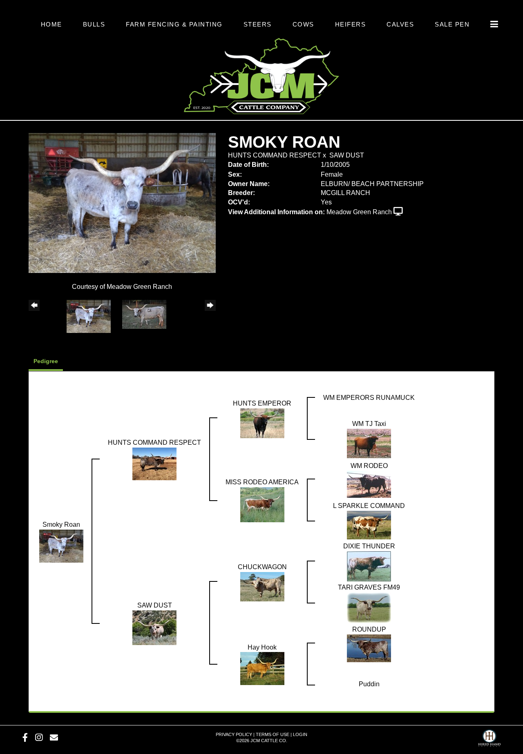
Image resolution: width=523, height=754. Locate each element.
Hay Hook (262, 647)
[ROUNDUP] (369, 647)
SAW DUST (346, 155)
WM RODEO (369, 465)
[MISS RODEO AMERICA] (262, 504)
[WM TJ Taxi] (369, 442)
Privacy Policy (234, 734)
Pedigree (46, 361)
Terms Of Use (272, 734)
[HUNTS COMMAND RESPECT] (154, 463)
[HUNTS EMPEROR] (262, 422)
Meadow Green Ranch (359, 211)
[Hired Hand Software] (489, 736)
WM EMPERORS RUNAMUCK (369, 397)
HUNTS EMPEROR (262, 403)
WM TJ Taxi (369, 423)
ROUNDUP (369, 629)
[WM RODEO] (369, 483)
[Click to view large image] (122, 202)
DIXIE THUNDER (369, 546)
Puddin (369, 684)
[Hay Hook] (262, 668)
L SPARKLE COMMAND (369, 505)
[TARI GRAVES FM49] (369, 606)
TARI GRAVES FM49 (369, 587)
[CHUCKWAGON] (262, 586)
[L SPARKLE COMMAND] (369, 524)
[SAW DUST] (154, 626)
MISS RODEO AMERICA (262, 482)
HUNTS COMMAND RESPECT (274, 155)
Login (300, 734)
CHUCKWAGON (262, 566)
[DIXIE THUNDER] (369, 565)
